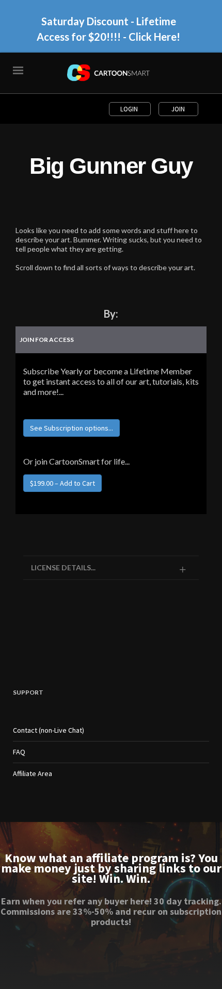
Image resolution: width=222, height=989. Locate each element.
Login (130, 109)
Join (178, 109)
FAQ (19, 751)
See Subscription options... (71, 428)
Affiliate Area (32, 773)
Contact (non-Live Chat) (48, 730)
